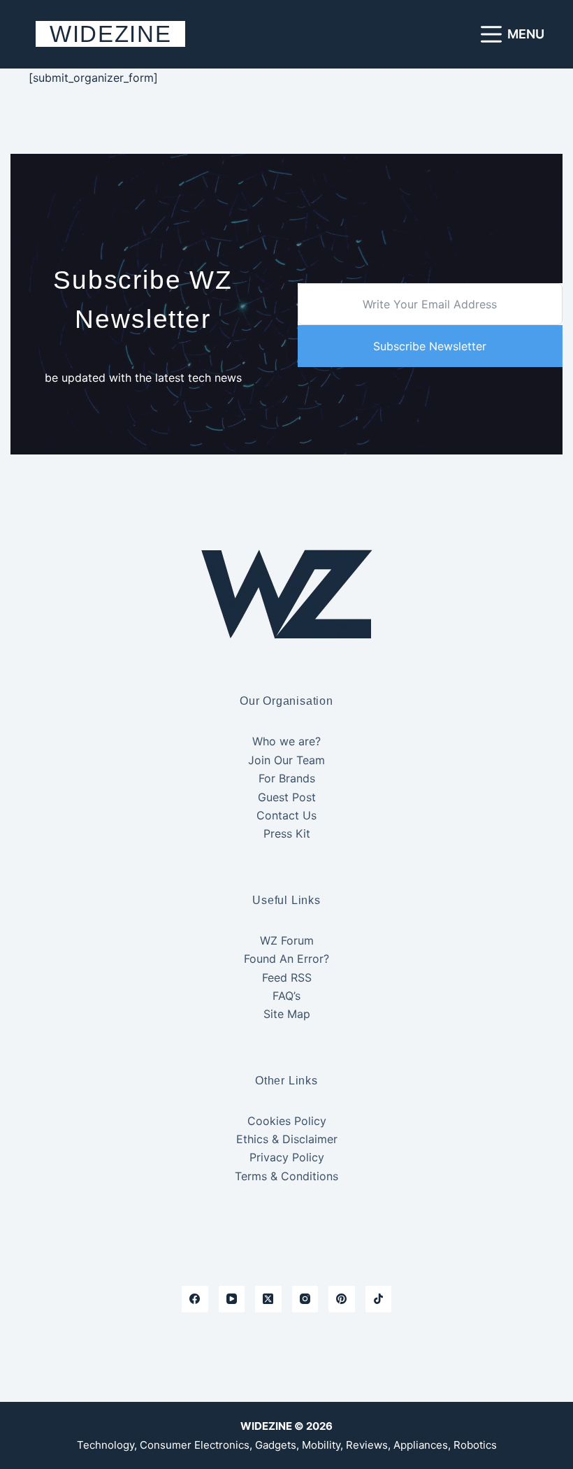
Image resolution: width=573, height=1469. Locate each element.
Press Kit (286, 833)
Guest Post (287, 797)
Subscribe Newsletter (429, 346)
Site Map (286, 1014)
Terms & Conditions (286, 1176)
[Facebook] (195, 1299)
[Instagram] (305, 1299)
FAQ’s (286, 996)
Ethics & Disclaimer (287, 1139)
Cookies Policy (286, 1121)
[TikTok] (378, 1299)
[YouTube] (232, 1299)
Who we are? (286, 741)
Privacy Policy (286, 1157)
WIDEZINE (110, 34)
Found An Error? (286, 959)
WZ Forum (287, 940)
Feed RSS (287, 977)
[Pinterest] (341, 1299)
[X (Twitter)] (268, 1299)
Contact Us (286, 815)
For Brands (287, 778)
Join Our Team (286, 760)
